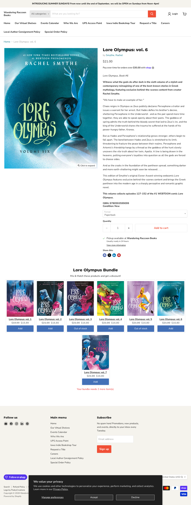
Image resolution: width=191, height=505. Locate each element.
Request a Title (148, 23)
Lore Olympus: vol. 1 (20, 319)
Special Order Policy (56, 32)
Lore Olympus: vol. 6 (171, 319)
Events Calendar (50, 23)
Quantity (107, 221)
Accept (94, 497)
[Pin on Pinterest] (119, 255)
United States (172, 477)
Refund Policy (19, 487)
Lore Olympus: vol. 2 (50, 319)
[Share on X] (109, 255)
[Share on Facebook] (104, 255)
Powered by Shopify (12, 496)
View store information (116, 245)
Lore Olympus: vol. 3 (80, 319)
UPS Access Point (92, 23)
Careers (165, 23)
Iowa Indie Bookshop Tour (120, 23)
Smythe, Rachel (114, 55)
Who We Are (70, 23)
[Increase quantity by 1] (129, 228)
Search (7, 487)
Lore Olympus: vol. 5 (140, 319)
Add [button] (20, 328)
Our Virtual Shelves (25, 23)
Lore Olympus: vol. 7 (95, 372)
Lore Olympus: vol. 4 (110, 319)
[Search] (152, 13)
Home (7, 23)
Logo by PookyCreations (14, 490)
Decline (135, 497)
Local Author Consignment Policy (22, 32)
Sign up (104, 449)
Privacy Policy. (60, 489)
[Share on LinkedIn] (114, 255)
